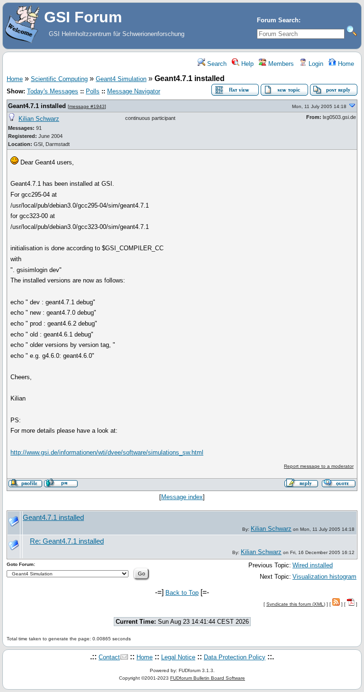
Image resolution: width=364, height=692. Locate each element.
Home (345, 63)
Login (315, 63)
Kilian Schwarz (38, 118)
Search (216, 63)
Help (246, 63)
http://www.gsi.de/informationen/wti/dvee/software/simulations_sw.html (106, 452)
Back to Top (182, 592)
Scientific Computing (59, 78)
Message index (182, 497)
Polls (93, 91)
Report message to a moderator (319, 466)
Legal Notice (178, 657)
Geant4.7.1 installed (37, 105)
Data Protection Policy (234, 657)
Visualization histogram (324, 576)
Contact (109, 657)
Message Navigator (133, 91)
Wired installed (312, 565)
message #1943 (87, 106)
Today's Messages (52, 91)
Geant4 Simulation (121, 78)
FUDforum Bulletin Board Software (207, 678)
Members (280, 63)
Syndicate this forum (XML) (295, 604)
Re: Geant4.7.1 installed (67, 541)
